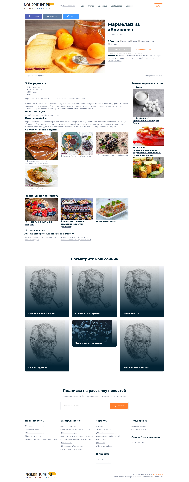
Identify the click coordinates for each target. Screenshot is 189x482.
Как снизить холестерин (72, 449)
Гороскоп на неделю (35, 426)
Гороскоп (102, 439)
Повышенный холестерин (73, 446)
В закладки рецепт (143, 50)
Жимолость (67, 443)
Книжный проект (34, 436)
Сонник (101, 443)
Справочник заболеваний (109, 436)
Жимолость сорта (69, 433)
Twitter (72, 16)
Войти (158, 6)
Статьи (91, 6)
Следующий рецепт (153, 76)
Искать (101, 426)
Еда (82, 6)
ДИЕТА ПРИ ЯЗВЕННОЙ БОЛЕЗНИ (76, 439)
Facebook (34, 16)
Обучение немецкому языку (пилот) (42, 439)
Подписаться (118, 406)
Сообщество (116, 6)
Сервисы (130, 6)
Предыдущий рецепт (36, 76)
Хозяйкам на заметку (106, 433)
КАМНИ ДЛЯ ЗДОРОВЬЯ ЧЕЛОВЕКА (77, 436)
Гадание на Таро (105, 446)
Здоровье (102, 6)
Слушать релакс (33, 429)
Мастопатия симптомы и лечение (76, 429)
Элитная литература (35, 433)
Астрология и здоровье (72, 426)
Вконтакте (54, 16)
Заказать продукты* (119, 49)
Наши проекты (69, 6)
